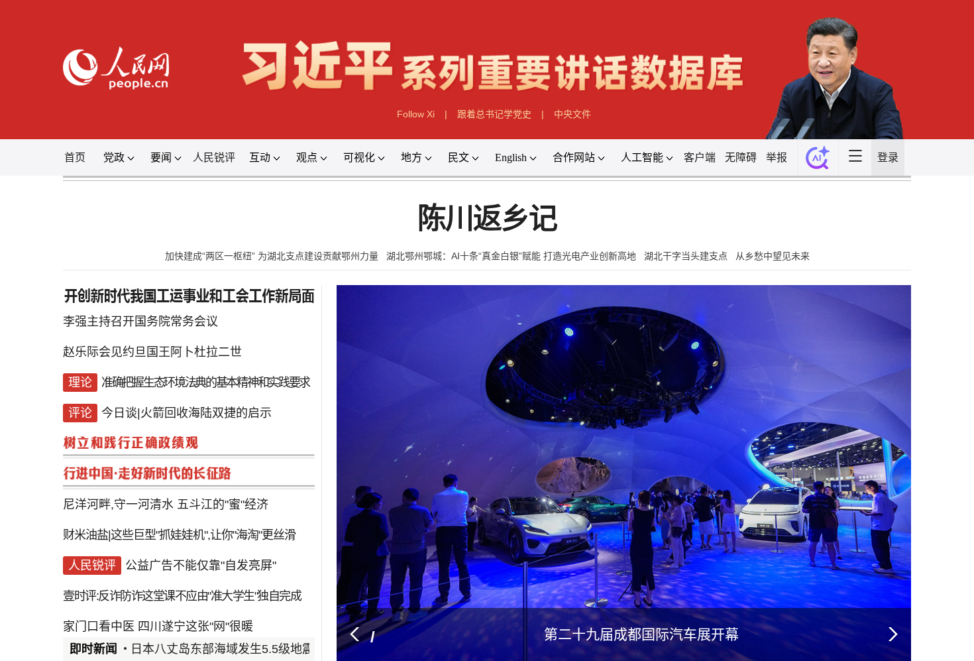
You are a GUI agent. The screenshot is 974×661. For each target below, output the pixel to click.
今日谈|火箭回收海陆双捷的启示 (186, 405)
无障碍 (741, 157)
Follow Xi (416, 114)
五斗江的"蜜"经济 (222, 485)
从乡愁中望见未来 (772, 256)
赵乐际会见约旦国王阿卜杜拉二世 (152, 352)
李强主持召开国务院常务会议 (140, 326)
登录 (887, 157)
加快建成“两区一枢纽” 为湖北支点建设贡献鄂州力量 (271, 256)
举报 (776, 157)
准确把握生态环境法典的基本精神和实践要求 (205, 379)
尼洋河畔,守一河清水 (118, 485)
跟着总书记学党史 (494, 114)
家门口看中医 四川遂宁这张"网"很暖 (158, 591)
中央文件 (572, 114)
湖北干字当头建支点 (686, 256)
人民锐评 (214, 157)
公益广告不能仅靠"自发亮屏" (200, 538)
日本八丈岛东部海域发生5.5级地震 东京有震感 (254, 649)
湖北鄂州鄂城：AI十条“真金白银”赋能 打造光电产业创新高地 (511, 256)
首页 (74, 157)
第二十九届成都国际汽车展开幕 (641, 634)
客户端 (700, 157)
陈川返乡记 (486, 219)
